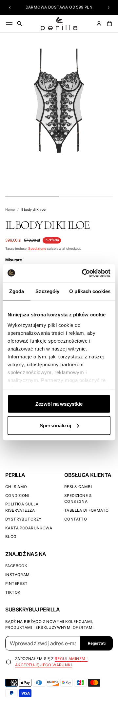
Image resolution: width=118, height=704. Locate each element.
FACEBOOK (16, 566)
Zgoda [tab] (16, 291)
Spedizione (37, 248)
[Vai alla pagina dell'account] (99, 23)
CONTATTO (75, 519)
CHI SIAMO (16, 486)
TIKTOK (12, 592)
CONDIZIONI (17, 495)
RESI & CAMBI (78, 486)
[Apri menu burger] (9, 24)
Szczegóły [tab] (47, 291)
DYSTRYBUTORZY (23, 519)
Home (10, 209)
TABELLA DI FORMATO (86, 510)
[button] (9, 7)
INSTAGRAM (17, 574)
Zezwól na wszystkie (59, 404)
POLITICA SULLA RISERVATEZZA (22, 507)
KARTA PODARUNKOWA (28, 528)
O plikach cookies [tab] (89, 291)
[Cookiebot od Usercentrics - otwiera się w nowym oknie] (83, 273)
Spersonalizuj (55, 425)
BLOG (11, 536)
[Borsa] (108, 23)
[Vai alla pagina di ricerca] (19, 23)
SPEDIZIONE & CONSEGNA (78, 498)
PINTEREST (16, 583)
